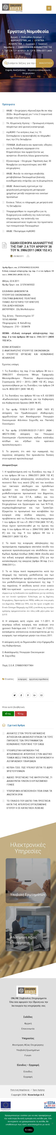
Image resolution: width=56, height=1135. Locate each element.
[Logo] (28, 992)
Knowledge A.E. (36, 1094)
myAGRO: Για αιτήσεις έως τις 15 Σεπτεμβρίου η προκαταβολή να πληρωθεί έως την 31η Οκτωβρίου (28, 136)
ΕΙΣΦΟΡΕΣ (22, 679)
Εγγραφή (28, 1076)
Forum (28, 1055)
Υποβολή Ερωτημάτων (28, 1050)
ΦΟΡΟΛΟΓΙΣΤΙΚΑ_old (21, 40)
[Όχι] (52, 1125)
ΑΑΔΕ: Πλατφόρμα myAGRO (20, 231)
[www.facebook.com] (21, 695)
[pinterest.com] (28, 695)
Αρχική (14, 37)
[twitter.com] (14, 695)
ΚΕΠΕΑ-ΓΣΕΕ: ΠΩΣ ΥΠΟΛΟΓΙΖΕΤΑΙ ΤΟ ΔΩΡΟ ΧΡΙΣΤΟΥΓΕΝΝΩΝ (30, 769)
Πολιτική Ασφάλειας (20, 1090)
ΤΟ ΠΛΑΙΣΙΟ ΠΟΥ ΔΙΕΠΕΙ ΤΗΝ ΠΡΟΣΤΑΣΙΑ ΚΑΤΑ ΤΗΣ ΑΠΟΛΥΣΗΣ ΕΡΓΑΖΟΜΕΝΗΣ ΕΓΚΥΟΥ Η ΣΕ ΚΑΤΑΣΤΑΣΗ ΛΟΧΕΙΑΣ (28, 804)
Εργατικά (30, 44)
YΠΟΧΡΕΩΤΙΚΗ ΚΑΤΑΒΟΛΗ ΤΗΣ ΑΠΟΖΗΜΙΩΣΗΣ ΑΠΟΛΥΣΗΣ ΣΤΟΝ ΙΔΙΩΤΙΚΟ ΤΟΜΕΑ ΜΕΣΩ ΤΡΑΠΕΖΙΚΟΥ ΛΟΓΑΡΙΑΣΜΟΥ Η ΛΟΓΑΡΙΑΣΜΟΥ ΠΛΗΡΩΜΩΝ (30, 756)
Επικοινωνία (28, 1028)
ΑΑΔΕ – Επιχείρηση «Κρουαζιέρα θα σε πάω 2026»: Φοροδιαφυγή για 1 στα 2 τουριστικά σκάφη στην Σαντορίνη (29, 114)
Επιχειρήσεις (29, 73)
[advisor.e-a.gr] (41, 695)
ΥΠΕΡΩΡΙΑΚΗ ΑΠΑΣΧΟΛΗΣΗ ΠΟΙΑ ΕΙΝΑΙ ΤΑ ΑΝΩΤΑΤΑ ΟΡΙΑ (29, 793)
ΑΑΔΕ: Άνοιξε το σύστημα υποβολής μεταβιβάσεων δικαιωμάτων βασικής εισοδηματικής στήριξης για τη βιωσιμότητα (29, 177)
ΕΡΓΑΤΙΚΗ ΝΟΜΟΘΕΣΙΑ (38, 679)
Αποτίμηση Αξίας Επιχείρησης (28, 1045)
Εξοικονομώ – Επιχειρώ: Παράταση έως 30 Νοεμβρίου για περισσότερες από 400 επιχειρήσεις (28, 165)
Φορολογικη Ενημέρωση (39, 70)
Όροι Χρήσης (39, 1090)
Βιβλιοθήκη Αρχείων (32, 37)
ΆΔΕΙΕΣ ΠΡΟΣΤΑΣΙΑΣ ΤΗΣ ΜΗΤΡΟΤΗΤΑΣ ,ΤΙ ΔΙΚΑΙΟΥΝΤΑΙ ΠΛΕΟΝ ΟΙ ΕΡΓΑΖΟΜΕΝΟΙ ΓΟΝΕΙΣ (29, 781)
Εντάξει (28, 1130)
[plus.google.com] (34, 695)
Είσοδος (28, 1071)
